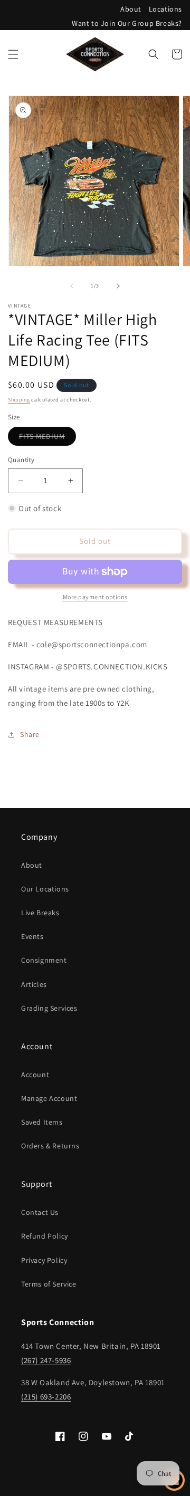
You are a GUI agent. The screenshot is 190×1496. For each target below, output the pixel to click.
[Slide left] (71, 286)
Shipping (19, 399)
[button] (13, 54)
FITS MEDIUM (47, 438)
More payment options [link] (95, 597)
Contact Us (40, 1212)
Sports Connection (76, 1487)
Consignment (44, 960)
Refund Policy (44, 1236)
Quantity (21, 459)
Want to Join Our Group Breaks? (127, 23)
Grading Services (49, 1008)
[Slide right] (118, 286)
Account (35, 1074)
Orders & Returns (50, 1145)
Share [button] (30, 734)
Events (32, 936)
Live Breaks (40, 912)
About (130, 9)
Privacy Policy (44, 1260)
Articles (34, 984)
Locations (165, 9)
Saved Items (42, 1122)
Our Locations (45, 889)
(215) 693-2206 (46, 1397)
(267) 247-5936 (46, 1360)
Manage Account (49, 1098)
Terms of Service (49, 1284)
